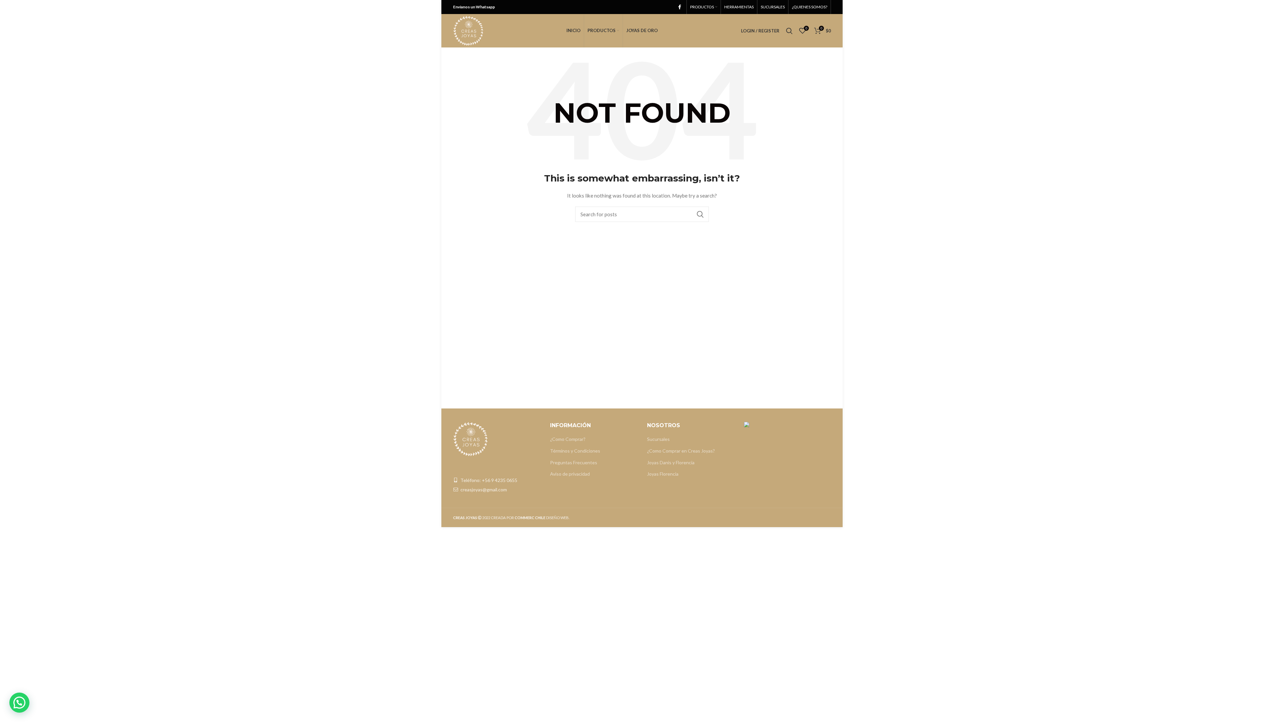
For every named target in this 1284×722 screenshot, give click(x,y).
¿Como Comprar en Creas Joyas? (681, 451)
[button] (19, 703)
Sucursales (658, 439)
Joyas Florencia (662, 474)
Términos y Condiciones (575, 451)
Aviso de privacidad (570, 474)
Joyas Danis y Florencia (670, 462)
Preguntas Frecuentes (573, 462)
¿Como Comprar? (567, 439)
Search (699, 214)
